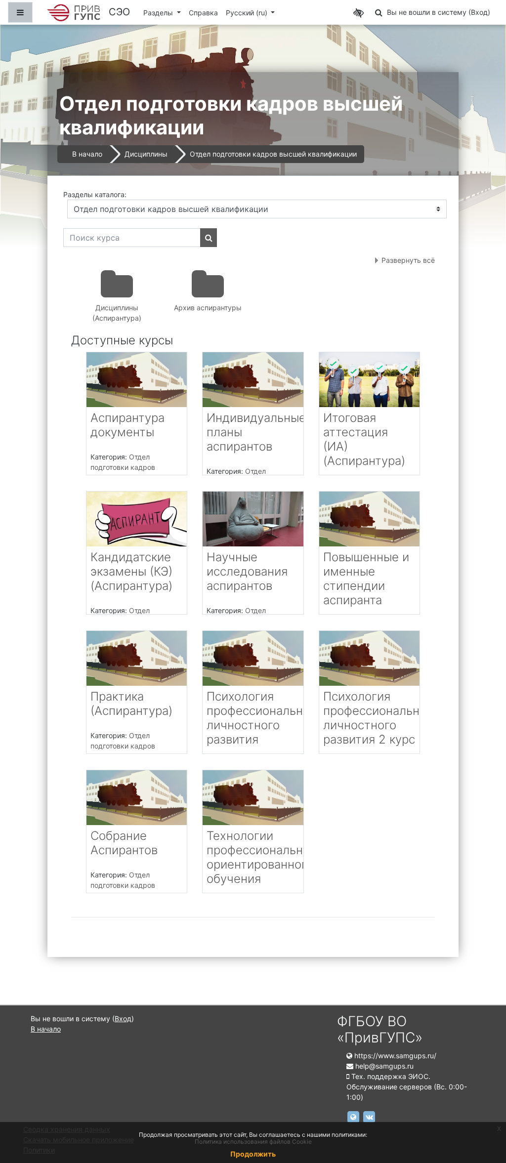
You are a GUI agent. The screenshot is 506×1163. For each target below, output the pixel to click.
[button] (378, 12)
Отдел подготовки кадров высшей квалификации (273, 154)
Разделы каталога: (94, 194)
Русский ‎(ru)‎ (247, 12)
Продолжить (253, 1154)
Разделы (159, 12)
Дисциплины (146, 154)
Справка (203, 12)
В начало (87, 154)
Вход (479, 12)
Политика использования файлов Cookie (253, 1141)
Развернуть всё (408, 260)
